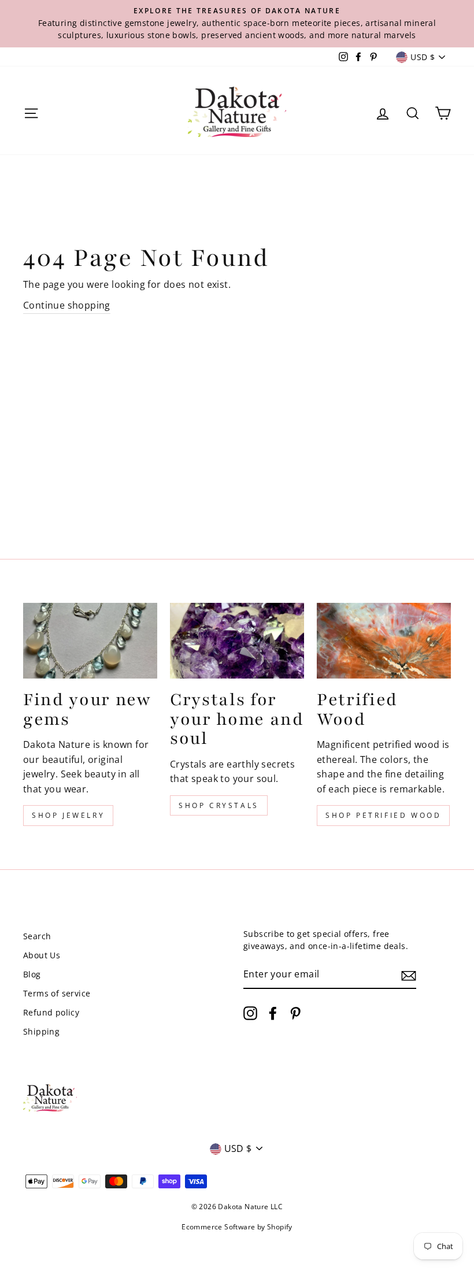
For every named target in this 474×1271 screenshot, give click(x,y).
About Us (41, 955)
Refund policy (51, 1012)
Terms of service (56, 993)
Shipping (41, 1031)
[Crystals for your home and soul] (237, 640)
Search (37, 936)
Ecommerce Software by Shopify (237, 1227)
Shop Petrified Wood (383, 815)
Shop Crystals (219, 805)
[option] (237, 24)
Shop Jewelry (68, 815)
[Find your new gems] (90, 640)
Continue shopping (66, 305)
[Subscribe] (408, 975)
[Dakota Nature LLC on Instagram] (250, 1013)
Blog (32, 974)
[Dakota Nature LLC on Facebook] (273, 1013)
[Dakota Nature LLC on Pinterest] (295, 1013)
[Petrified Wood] (384, 640)
